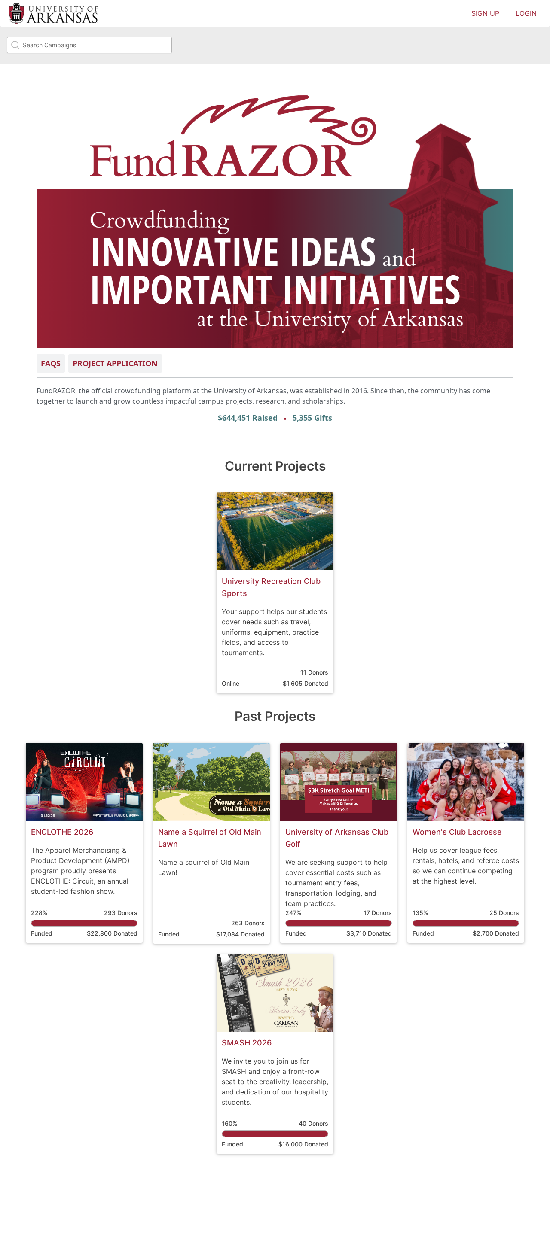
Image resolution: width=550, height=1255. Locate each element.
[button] (275, 592)
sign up (485, 13)
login (526, 13)
